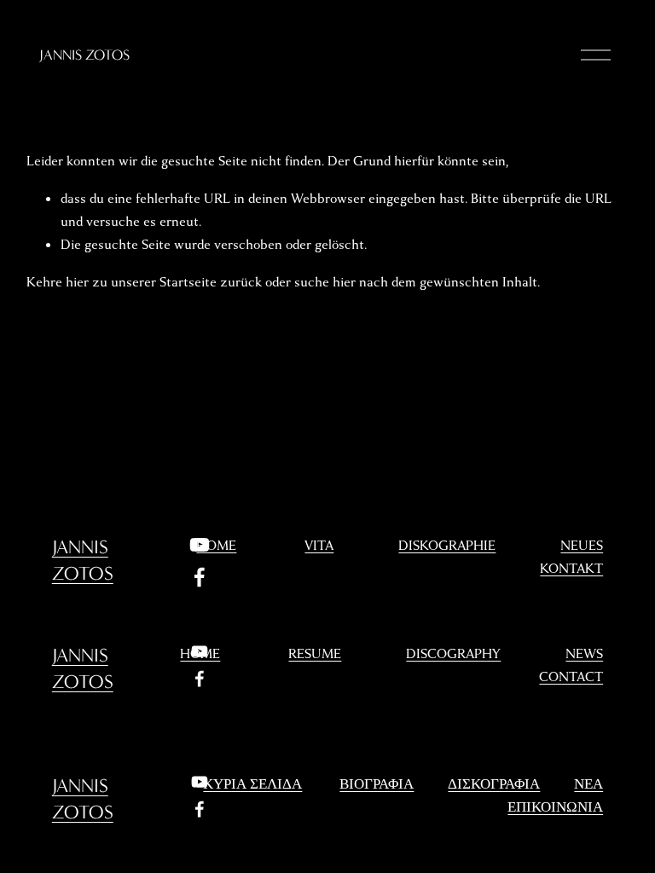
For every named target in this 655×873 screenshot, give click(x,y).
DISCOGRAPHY (453, 654)
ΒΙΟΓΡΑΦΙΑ (376, 784)
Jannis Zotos (84, 55)
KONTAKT (571, 568)
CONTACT (571, 677)
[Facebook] (199, 577)
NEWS (584, 654)
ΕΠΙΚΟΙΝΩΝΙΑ (555, 807)
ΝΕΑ (588, 784)
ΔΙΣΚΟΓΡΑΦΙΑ (494, 784)
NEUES (581, 545)
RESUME (314, 654)
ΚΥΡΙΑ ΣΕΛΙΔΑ (252, 784)
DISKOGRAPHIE (447, 545)
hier (77, 282)
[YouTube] (199, 545)
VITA (318, 545)
